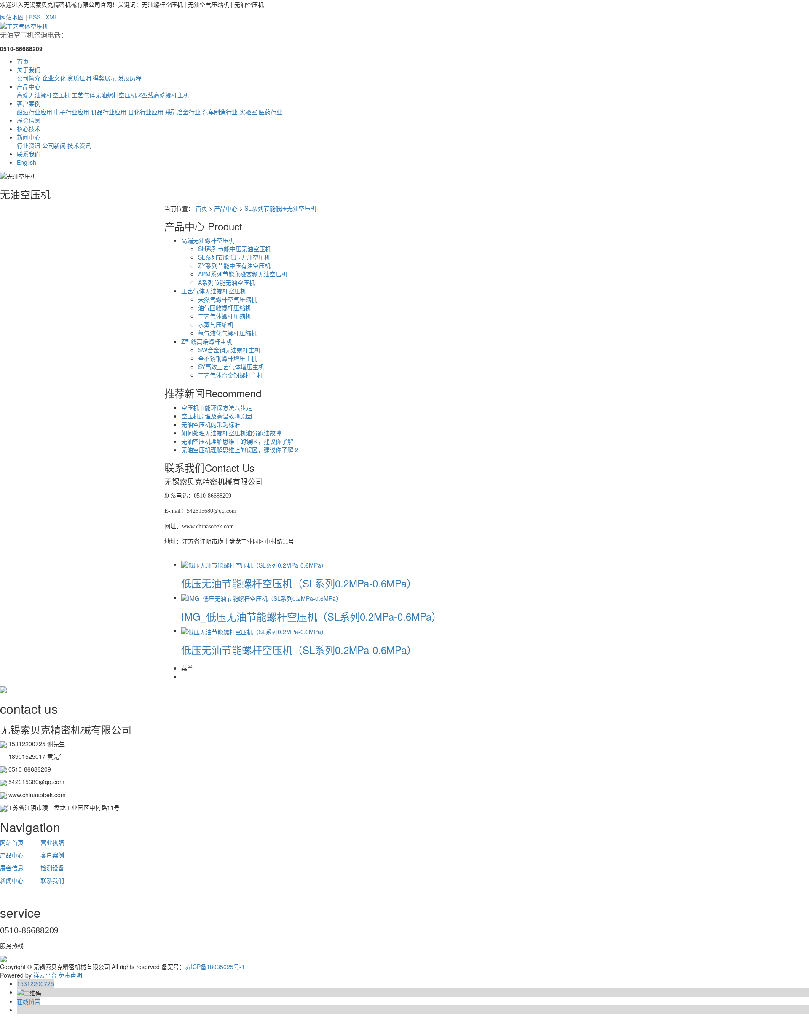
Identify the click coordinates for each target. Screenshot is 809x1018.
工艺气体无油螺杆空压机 (104, 95)
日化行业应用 (145, 111)
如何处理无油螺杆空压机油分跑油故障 (231, 433)
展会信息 (28, 120)
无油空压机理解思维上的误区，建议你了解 (237, 441)
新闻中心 (28, 137)
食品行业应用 (108, 111)
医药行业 (270, 111)
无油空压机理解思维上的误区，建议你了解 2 (239, 449)
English (26, 162)
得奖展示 (104, 78)
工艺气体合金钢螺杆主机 (230, 375)
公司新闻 (54, 145)
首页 (23, 61)
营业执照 (52, 842)
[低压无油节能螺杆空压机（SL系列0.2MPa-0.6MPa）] (254, 564)
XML (52, 17)
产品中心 (28, 86)
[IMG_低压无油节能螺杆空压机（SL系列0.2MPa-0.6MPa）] (261, 597)
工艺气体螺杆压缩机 (224, 316)
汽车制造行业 (220, 111)
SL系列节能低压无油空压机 (280, 208)
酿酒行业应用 (34, 111)
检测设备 (51, 867)
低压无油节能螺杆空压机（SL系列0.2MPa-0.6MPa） (299, 583)
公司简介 (28, 78)
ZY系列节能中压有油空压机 (234, 265)
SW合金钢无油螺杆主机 (229, 350)
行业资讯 (28, 145)
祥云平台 (45, 975)
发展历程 (130, 78)
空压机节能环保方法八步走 (216, 407)
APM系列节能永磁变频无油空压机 (242, 274)
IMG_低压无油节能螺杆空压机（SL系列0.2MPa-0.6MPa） (311, 616)
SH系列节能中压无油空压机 (234, 248)
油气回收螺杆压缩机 (224, 307)
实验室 (248, 111)
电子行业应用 (71, 111)
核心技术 (28, 128)
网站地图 (12, 17)
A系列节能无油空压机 (226, 282)
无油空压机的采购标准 (210, 424)
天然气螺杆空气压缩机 (227, 299)
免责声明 (70, 975)
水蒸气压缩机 (215, 324)
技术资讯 (79, 145)
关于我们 (28, 69)
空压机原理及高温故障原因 (216, 416)
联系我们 (28, 154)
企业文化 (54, 78)
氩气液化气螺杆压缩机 (227, 333)
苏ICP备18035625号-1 (215, 966)
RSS (34, 17)
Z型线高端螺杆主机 (163, 95)
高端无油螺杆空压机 (43, 95)
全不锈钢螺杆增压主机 (227, 358)
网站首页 (12, 842)
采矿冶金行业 (183, 111)
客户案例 (28, 103)
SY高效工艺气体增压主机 (231, 366)
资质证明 (79, 78)
